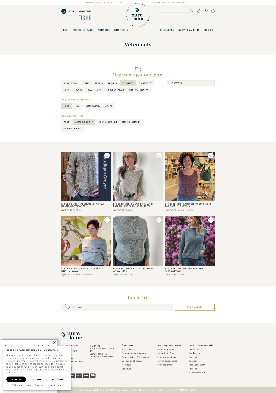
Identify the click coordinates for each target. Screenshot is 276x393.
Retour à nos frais (165, 353)
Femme (79, 90)
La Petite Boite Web (185, 390)
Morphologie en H (108, 122)
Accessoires (104, 30)
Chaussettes (145, 83)
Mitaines (112, 83)
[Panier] (213, 10)
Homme (67, 90)
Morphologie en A (84, 122)
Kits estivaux (70, 83)
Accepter (16, 379)
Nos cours (126, 368)
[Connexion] (198, 10)
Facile (77, 106)
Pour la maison (116, 90)
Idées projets (121, 30)
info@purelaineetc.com (72, 361)
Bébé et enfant (95, 90)
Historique (126, 364)
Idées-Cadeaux (167, 30)
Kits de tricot (195, 353)
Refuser (37, 379)
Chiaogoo (193, 361)
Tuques (99, 83)
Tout (66, 106)
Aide (71, 11)
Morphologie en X (73, 128)
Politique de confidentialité (49, 385)
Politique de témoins (22, 385)
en (63, 11)
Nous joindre (128, 349)
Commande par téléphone (134, 353)
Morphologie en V (131, 122)
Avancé (108, 106)
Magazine (85, 11)
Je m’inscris (195, 307)
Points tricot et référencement (136, 357)
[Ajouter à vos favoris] (107, 155)
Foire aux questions (166, 357)
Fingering (193, 357)
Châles (86, 83)
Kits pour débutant (139, 90)
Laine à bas (194, 349)
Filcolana (193, 368)
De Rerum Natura (197, 372)
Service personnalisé (167, 361)
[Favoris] (206, 10)
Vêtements (127, 83)
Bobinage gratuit (165, 364)
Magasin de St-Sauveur (132, 361)
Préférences (58, 379)
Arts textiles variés (83, 30)
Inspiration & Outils (188, 30)
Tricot (65, 30)
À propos (208, 30)
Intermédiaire (93, 106)
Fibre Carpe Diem (197, 364)
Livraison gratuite (165, 349)
